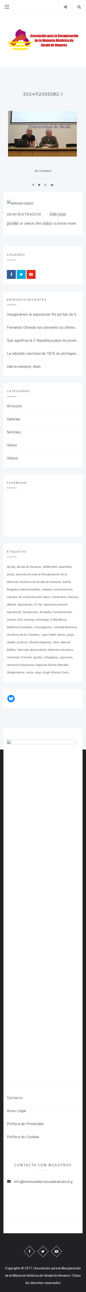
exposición (14, 612)
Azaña (67, 582)
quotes (37, 657)
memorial (13, 657)
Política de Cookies (23, 1137)
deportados (25, 604)
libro (56, 642)
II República (58, 619)
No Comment (43, 171)
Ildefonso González (19, 627)
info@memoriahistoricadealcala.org (43, 1182)
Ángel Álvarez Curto (56, 672)
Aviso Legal (16, 1111)
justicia (22, 642)
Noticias (14, 432)
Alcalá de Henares (29, 567)
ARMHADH (50, 567)
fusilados (46, 612)
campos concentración (57, 589)
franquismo (30, 612)
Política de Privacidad (25, 1124)
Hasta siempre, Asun (24, 366)
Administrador (24, 214)
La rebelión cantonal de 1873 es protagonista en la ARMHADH (43, 353)
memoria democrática (32, 649)
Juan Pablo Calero (53, 634)
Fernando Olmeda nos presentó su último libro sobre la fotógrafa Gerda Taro (43, 327)
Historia (29, 619)
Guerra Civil (14, 619)
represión (66, 657)
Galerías (13, 419)
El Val (38, 604)
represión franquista (20, 665)
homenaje (42, 619)
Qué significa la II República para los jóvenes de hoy (43, 340)
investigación (43, 627)
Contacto (15, 1098)
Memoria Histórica (60, 649)
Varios (12, 445)
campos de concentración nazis (28, 597)
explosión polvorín (55, 604)
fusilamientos (62, 612)
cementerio (58, 597)
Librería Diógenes (40, 642)
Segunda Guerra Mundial (51, 665)
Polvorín (26, 657)
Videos (12, 458)
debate (11, 604)
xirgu (38, 672)
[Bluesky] (11, 698)
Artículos (14, 406)
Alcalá (11, 567)
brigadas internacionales (23, 589)
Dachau (73, 597)
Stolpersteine (16, 672)
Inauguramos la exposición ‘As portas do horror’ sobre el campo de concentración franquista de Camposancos (43, 314)
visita (29, 672)
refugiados (51, 657)
